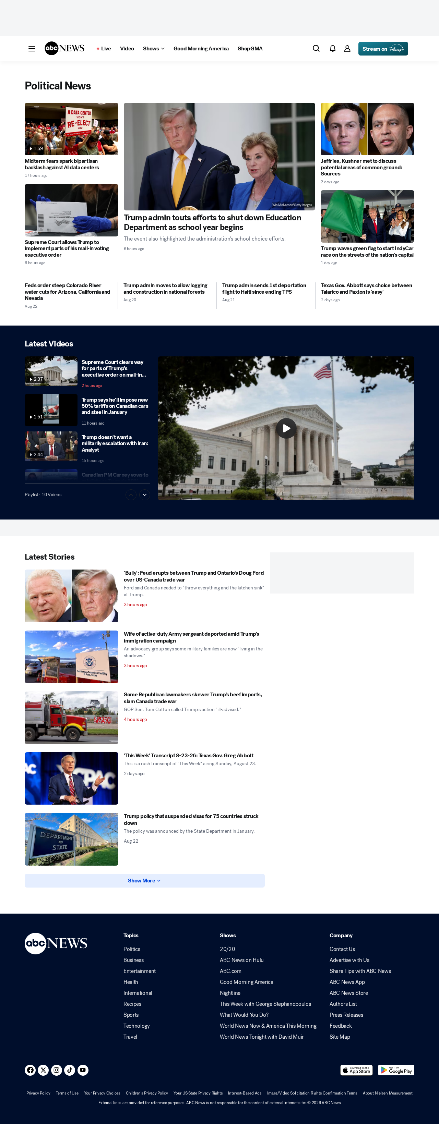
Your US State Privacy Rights (198, 1093)
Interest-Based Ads (245, 1093)
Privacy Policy (38, 1093)
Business (133, 960)
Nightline (230, 993)
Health (130, 982)
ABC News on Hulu (242, 960)
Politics (131, 949)
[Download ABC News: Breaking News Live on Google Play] (396, 1070)
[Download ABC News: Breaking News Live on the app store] (356, 1070)
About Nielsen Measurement (388, 1093)
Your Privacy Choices (102, 1093)
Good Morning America (246, 982)
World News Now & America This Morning (268, 1026)
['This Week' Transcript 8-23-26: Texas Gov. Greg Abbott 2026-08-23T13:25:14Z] (71, 778)
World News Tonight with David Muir (262, 1037)
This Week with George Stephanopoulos (265, 1004)
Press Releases (346, 1015)
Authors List (343, 1004)
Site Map (340, 1037)
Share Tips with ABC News (360, 971)
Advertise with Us (349, 960)
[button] (32, 49)
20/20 (227, 949)
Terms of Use (67, 1093)
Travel (130, 1037)
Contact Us (342, 949)
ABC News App (347, 982)
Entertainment (139, 971)
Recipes (132, 1004)
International (137, 993)
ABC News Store (349, 993)
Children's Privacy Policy (147, 1093)
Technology (136, 1026)
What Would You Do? (244, 1015)
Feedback (341, 1026)
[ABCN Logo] (64, 48)
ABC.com (230, 971)
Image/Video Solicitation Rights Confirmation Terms (312, 1093)
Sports (131, 1015)
